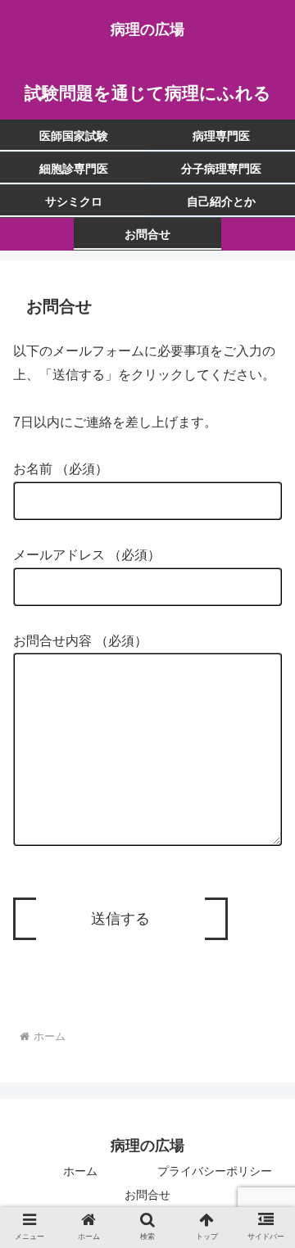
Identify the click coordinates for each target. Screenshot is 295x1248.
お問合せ (147, 1194)
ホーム (80, 1171)
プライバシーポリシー (214, 1171)
